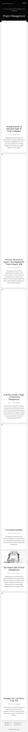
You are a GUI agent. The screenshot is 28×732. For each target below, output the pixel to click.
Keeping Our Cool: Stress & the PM (14, 699)
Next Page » (17, 724)
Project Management (14, 134)
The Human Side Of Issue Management (14, 568)
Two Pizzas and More (14, 530)
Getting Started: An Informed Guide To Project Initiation (14, 128)
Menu (24, 3)
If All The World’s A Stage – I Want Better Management (14, 397)
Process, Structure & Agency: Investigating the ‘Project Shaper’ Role (14, 261)
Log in (18, 729)
